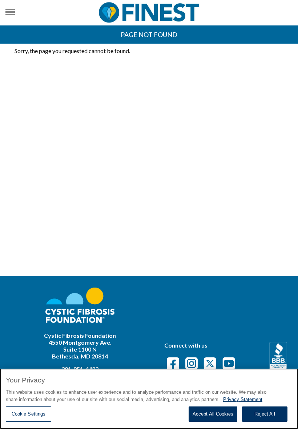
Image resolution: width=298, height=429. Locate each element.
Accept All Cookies (213, 414)
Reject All (264, 414)
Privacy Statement (242, 399)
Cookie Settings (29, 414)
